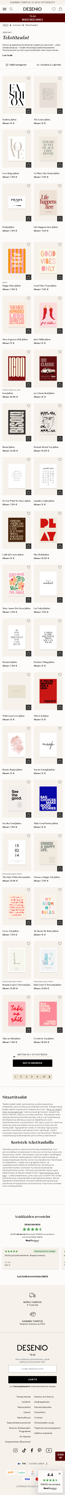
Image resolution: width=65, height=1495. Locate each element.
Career (27, 1412)
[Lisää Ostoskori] (28, 111)
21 (44, 1076)
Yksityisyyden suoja (44, 1422)
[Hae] (11, 9)
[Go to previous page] (15, 1076)
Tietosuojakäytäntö (21, 1386)
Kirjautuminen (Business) (18, 1441)
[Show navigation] (4, 9)
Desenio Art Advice (44, 1396)
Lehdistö (26, 1402)
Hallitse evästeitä (43, 1433)
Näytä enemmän (32, 1063)
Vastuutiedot (24, 1407)
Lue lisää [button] (7, 55)
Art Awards (25, 1436)
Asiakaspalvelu (42, 1402)
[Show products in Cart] (60, 9)
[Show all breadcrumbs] (5, 25)
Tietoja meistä (23, 1396)
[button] (50, 1482)
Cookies (38, 1417)
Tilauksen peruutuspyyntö (47, 1428)
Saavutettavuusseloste (19, 1422)
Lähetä (32, 1379)
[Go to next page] (49, 1076)
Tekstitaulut (31, 25)
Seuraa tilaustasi (43, 1407)
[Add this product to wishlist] (28, 78)
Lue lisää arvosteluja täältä (32, 1276)
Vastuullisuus (24, 1417)
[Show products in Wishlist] (53, 9)
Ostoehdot (39, 1412)
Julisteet (17, 25)
